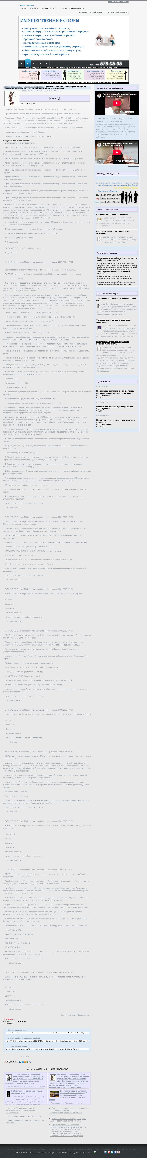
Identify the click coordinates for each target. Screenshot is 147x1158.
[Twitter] (22, 1061)
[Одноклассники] (25, 1061)
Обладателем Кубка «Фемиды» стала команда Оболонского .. (112, 343)
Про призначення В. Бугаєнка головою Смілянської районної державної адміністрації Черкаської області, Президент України (68, 1095)
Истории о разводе (102, 1149)
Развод (23, 8)
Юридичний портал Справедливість (76, 1015)
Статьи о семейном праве (60, 1149)
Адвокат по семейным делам (19, 1149)
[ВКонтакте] (20, 1061)
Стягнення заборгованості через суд (112, 214)
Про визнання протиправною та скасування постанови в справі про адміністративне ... (115, 392)
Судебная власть (103, 381)
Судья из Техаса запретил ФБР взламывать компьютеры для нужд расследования (21, 1110)
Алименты (34, 8)
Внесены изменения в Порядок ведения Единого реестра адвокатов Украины (67, 1120)
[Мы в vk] (105, 1153)
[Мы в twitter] (112, 1153)
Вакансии (116, 1149)
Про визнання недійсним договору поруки (114, 406)
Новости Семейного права (34, 87)
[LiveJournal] (30, 1061)
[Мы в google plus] (108, 1153)
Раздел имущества (49, 8)
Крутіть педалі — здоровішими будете (24, 1116)
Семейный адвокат (40, 1149)
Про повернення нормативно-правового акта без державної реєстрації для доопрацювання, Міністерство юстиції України (68, 1111)
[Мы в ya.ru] (118, 1153)
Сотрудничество (128, 1149)
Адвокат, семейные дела (118, 1)
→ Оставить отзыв (133, 166)
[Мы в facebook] (115, 1153)
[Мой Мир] (27, 1061)
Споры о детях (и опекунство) (73, 8)
